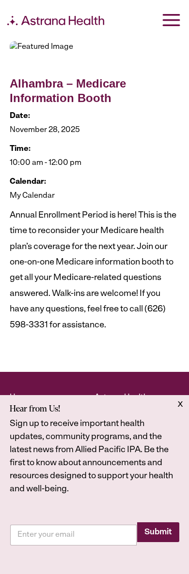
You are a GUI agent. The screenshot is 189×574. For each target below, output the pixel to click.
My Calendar (32, 196)
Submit (158, 532)
